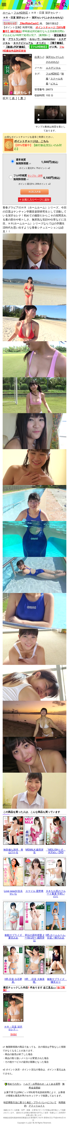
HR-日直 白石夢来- (13, 980)
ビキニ (54, 83)
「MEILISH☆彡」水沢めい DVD (56, 851)
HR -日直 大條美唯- (35, 980)
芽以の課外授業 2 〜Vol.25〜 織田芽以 (35, 937)
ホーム (7, 12)
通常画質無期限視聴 (23, 161)
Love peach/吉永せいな (13, 892)
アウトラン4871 (17, 39)
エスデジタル (53, 67)
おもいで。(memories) (42, 39)
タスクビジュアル (23, 43)
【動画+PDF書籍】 (15, 46)
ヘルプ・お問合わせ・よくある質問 (41, 1083)
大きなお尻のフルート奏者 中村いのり (56, 893)
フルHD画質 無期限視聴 (27, 177)
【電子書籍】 (56, 43)
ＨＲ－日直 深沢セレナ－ (13, 1028)
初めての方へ (14, 1083)
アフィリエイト (37, 1105)
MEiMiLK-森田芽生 (34, 851)
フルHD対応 (21, 12)
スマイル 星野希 (34, 891)
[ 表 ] (13, 98)
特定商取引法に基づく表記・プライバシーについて (30, 1102)
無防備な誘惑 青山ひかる (13, 851)
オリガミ (41, 43)
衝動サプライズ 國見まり (57, 980)
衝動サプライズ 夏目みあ (14, 936)
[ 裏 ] (21, 98)
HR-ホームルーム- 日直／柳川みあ (56, 936)
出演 (39, 57)
